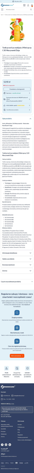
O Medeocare (21, 427)
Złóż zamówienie (16, 356)
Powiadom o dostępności (17, 89)
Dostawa (3, 431)
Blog (19, 429)
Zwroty (3, 436)
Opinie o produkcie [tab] (8, 259)
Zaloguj (28, 5)
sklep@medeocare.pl (19, 395)
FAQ (19, 432)
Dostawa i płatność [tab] (8, 265)
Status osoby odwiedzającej (24, 440)
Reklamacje (3, 434)
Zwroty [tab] (4, 271)
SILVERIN (3, 429)
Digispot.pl (16, 468)
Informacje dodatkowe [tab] (9, 253)
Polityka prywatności (23, 437)
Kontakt (24, 5)
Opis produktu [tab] (7, 118)
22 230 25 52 (6, 395)
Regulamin (20, 434)
